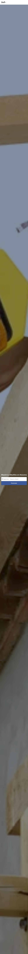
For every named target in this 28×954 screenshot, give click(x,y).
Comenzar (14, 483)
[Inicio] (3, 2)
